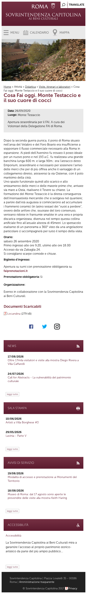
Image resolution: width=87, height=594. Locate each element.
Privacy (73, 588)
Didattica (30, 86)
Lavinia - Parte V (16, 436)
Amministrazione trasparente (36, 581)
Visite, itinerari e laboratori (54, 86)
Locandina (13, 313)
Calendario (39, 32)
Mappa (64, 32)
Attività (18, 86)
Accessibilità (13, 535)
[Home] (43, 16)
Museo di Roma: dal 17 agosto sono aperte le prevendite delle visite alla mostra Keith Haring (37, 496)
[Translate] (72, 4)
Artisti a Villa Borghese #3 (22, 422)
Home (7, 86)
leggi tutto (12, 394)
